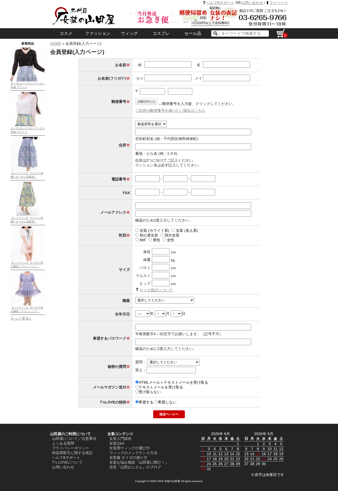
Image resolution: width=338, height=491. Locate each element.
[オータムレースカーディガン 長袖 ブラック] (28, 80)
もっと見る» (21, 318)
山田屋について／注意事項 (74, 438)
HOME (55, 43)
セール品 (192, 33)
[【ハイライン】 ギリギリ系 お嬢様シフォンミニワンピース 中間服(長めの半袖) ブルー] (28, 304)
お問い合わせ (252, 3)
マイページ (278, 3)
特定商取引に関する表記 (72, 453)
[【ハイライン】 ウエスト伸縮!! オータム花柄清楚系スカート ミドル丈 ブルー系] (28, 170)
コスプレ (161, 33)
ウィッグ (129, 33)
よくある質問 (63, 443)
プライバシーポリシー (70, 448)
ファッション (97, 33)
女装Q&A (116, 443)
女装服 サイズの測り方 (128, 457)
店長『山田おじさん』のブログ (135, 467)
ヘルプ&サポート (220, 3)
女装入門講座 (120, 438)
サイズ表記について (156, 290)
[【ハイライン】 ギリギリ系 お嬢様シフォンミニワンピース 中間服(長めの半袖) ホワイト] (28, 259)
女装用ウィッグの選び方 (129, 448)
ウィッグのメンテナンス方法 (133, 453)
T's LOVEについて (67, 462)
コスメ (66, 33)
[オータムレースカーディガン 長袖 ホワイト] (28, 125)
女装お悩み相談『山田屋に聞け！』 (138, 462)
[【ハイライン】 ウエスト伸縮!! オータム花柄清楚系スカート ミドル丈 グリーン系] (28, 214)
